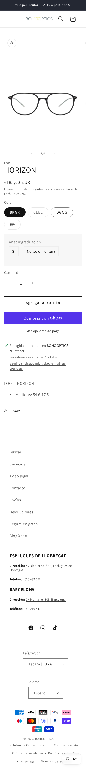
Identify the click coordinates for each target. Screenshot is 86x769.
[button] (11, 19)
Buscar (15, 452)
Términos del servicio (56, 761)
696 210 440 (33, 609)
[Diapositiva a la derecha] (54, 153)
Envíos (15, 499)
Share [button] (16, 410)
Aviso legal (19, 476)
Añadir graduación (25, 242)
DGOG (61, 212)
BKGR (15, 212)
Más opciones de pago (43, 331)
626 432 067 (33, 579)
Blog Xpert (18, 535)
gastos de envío (45, 189)
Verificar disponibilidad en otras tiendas (38, 366)
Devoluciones (21, 511)
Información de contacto (31, 745)
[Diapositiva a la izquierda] (32, 153)
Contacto (18, 487)
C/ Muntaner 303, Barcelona (46, 600)
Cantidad (11, 272)
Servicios (17, 464)
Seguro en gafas (24, 523)
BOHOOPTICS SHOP (49, 739)
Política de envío (66, 745)
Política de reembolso (27, 753)
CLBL (40, 213)
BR (15, 225)
